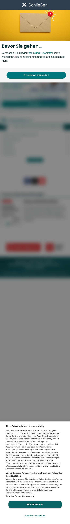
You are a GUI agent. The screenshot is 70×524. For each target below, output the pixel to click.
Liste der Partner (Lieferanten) (20, 496)
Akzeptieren (35, 504)
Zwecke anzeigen (35, 515)
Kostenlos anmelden (36, 75)
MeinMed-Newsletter (41, 53)
